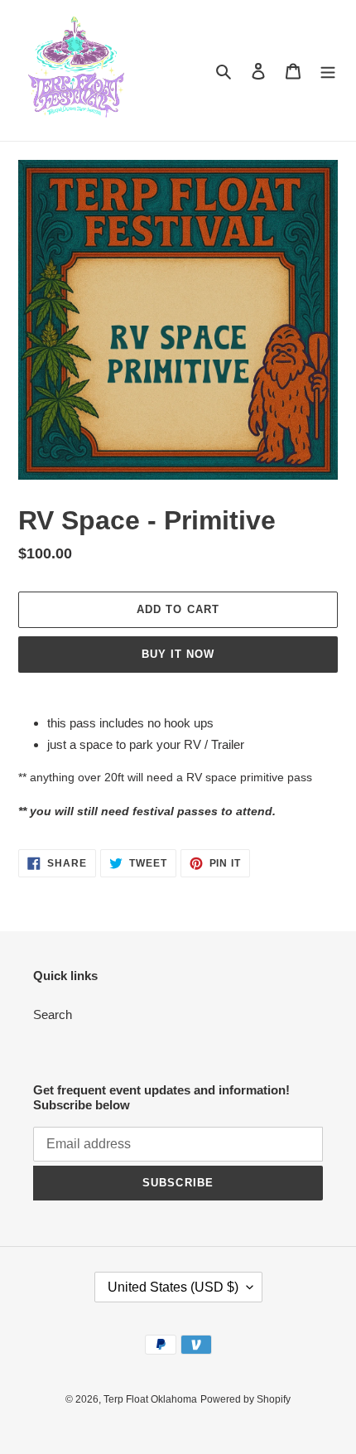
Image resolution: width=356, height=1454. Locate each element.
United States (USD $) (173, 1287)
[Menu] (327, 71)
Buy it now (178, 654)
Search (52, 1014)
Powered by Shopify (245, 1399)
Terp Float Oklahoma (150, 1399)
